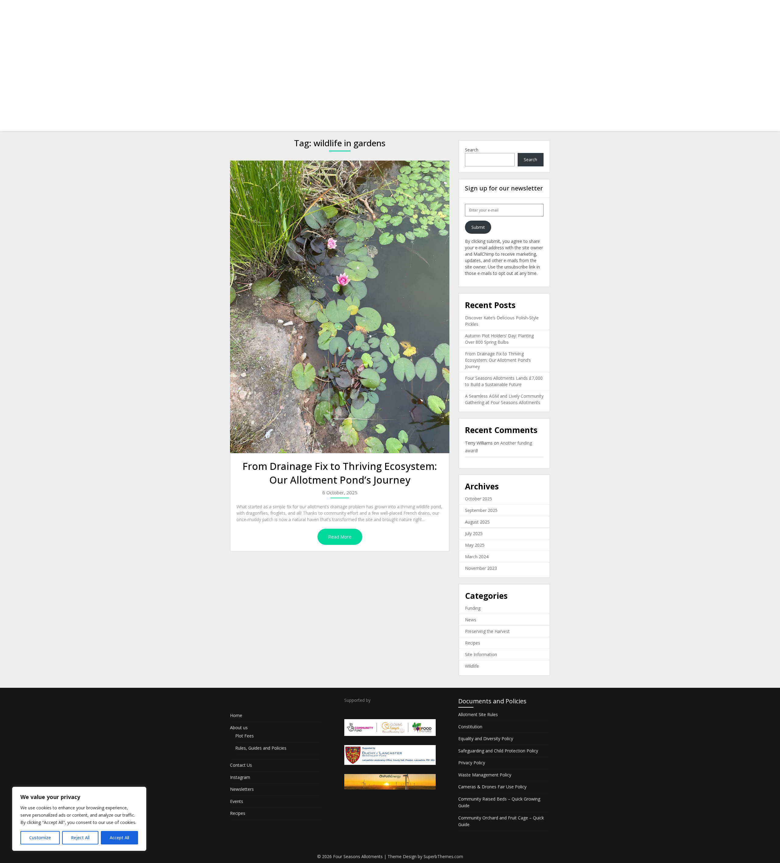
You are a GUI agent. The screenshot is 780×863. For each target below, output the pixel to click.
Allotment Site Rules (478, 714)
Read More (340, 537)
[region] (79, 819)
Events (509, 10)
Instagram (445, 10)
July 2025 (474, 533)
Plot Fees (244, 736)
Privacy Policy (471, 762)
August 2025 (477, 522)
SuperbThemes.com (443, 856)
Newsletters (479, 10)
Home (349, 10)
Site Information (481, 654)
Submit (478, 227)
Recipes (536, 10)
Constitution (470, 727)
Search (471, 150)
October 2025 (478, 499)
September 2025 (481, 510)
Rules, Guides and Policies (260, 748)
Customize (40, 837)
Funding (472, 608)
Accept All (119, 837)
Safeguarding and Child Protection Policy (498, 751)
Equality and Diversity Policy (485, 738)
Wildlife (472, 666)
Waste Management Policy (484, 775)
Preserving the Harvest (487, 631)
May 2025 (474, 545)
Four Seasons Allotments (272, 10)
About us (376, 10)
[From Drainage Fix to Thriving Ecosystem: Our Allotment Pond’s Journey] (339, 307)
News (470, 620)
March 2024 (476, 556)
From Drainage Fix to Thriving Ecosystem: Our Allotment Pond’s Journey (340, 473)
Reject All (80, 837)
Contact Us (412, 10)
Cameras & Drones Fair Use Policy (492, 787)
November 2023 (481, 568)
